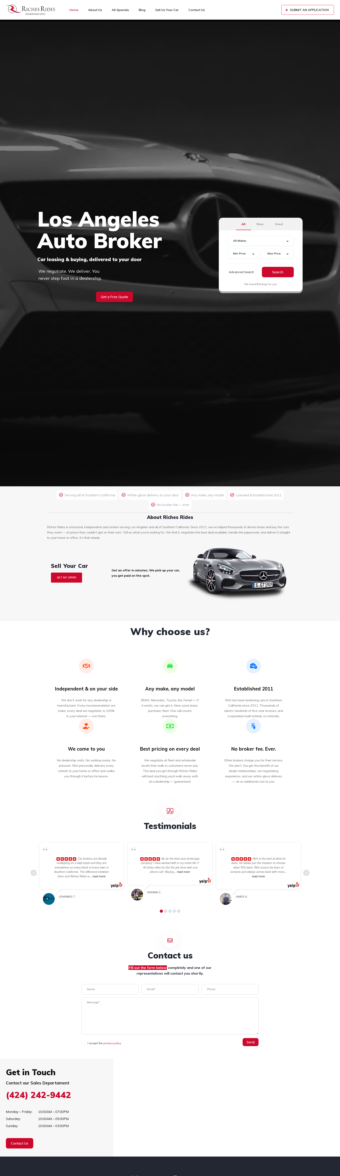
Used (279, 224)
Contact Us (196, 10)
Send (251, 1042)
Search (277, 272)
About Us (95, 10)
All (243, 224)
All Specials (120, 10)
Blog (142, 10)
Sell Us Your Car (167, 10)
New (260, 224)
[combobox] (261, 241)
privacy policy (112, 1043)
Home (73, 10)
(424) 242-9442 (38, 1095)
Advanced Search (241, 272)
